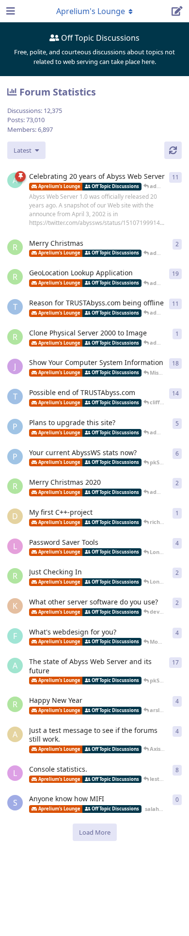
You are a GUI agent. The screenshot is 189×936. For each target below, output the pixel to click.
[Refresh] (173, 150)
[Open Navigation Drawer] (9, 11)
